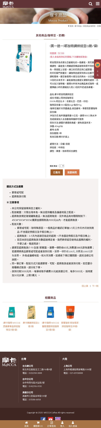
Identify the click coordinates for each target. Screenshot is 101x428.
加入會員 (73, 426)
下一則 (95, 285)
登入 (62, 426)
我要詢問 (72, 172)
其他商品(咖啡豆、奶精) (92, 26)
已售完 (56, 172)
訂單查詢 (51, 426)
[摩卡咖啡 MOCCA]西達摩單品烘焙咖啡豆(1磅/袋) (11, 326)
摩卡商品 (78, 26)
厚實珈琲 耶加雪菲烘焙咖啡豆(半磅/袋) (70, 326)
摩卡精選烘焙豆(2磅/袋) (31, 324)
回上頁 (85, 285)
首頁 (71, 26)
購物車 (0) (38, 426)
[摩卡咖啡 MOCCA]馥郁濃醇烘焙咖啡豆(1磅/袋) (50, 326)
